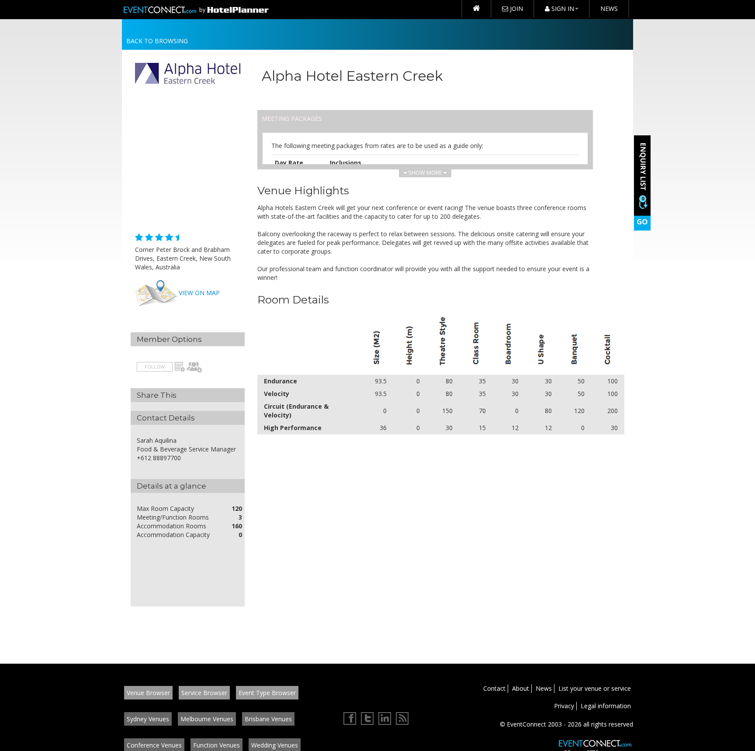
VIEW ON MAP (199, 293)
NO (179, 367)
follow (155, 366)
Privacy (564, 706)
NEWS (609, 8)
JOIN (515, 8)
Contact (494, 688)
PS (194, 367)
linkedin (384, 718)
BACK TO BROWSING (157, 41)
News (544, 688)
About (520, 688)
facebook (350, 718)
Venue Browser (148, 693)
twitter (367, 718)
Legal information (606, 706)
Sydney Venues (148, 719)
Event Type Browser (267, 693)
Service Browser (204, 693)
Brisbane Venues (268, 719)
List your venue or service (594, 688)
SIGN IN (562, 8)
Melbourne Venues (206, 719)
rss (402, 718)
